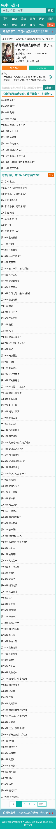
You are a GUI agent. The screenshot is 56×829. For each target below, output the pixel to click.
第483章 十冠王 (8, 118)
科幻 (5, 25)
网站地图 (28, 824)
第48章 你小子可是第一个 (13, 473)
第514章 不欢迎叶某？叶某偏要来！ (18, 162)
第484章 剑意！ (8, 112)
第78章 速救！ (8, 659)
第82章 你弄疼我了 (10, 684)
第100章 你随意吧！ (11, 796)
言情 (14, 25)
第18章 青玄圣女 (9, 287)
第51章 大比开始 (9, 492)
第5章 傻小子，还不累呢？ (14, 206)
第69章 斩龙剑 (8, 603)
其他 (23, 25)
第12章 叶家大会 (9, 249)
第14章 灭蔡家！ (9, 262)
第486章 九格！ (34, 61)
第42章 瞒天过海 (9, 436)
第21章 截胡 (7, 305)
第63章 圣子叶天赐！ (11, 566)
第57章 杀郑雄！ (9, 529)
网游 (50, 18)
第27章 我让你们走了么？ (13, 343)
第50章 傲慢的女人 (10, 485)
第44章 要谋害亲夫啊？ (12, 448)
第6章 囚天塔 (7, 212)
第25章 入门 (7, 330)
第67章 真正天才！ (10, 591)
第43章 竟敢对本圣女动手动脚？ (17, 442)
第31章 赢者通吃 (9, 367)
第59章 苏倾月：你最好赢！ (14, 541)
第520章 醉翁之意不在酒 (13, 124)
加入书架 (14, 67)
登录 (50, 25)
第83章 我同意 (8, 690)
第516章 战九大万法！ (12, 149)
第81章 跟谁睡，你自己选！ (14, 678)
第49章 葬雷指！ (9, 479)
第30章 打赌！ (8, 361)
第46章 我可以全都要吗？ (13, 461)
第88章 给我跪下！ (10, 722)
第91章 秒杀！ (8, 740)
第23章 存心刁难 (9, 318)
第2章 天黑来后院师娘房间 (14, 187)
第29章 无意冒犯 (9, 355)
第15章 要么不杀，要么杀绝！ (15, 268)
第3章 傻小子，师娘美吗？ (14, 193)
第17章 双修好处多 (10, 280)
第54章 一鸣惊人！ (10, 510)
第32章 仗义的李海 (10, 374)
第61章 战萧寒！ (9, 554)
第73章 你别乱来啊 (10, 628)
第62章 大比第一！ (10, 560)
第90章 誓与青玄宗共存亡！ (14, 734)
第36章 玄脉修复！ (10, 398)
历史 (41, 18)
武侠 (23, 18)
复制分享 (49, 87)
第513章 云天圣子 (10, 168)
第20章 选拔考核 (9, 299)
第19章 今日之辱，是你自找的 (15, 293)
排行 (32, 25)
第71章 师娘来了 (9, 616)
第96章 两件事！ (9, 771)
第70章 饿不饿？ (9, 610)
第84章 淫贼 (7, 697)
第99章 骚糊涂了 (9, 790)
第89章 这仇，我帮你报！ (13, 728)
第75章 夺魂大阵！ (10, 641)
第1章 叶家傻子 (8, 181)
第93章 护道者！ (9, 753)
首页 (5, 18)
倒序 (51, 174)
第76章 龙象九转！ (10, 647)
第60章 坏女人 (8, 548)
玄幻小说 (20, 38)
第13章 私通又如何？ (11, 256)
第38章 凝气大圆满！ (11, 411)
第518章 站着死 (8, 137)
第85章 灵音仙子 (9, 703)
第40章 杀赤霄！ (9, 423)
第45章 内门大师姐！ (11, 454)
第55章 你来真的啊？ (11, 516)
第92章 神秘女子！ (10, 746)
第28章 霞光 (7, 349)
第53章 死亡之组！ (10, 504)
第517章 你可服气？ (11, 143)
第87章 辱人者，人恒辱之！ (14, 715)
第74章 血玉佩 (8, 635)
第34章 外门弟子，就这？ (13, 386)
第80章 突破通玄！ (10, 672)
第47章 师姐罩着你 (10, 467)
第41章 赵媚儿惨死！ (11, 430)
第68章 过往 (7, 597)
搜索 (50, 10)
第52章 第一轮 (8, 498)
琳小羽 (25, 49)
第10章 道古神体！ (10, 237)
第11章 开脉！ (8, 243)
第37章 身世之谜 (9, 405)
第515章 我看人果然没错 (13, 155)
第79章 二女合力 (9, 666)
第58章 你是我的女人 (11, 535)
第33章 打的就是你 (10, 380)
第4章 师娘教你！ (9, 200)
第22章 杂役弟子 (9, 311)
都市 (32, 18)
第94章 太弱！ (8, 759)
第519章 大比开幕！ (11, 130)
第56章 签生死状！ (10, 523)
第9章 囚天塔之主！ (10, 231)
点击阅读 (41, 67)
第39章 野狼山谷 (9, 417)
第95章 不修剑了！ (10, 765)
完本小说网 (10, 5)
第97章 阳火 (7, 777)
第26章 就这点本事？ (11, 336)
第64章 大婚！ (8, 572)
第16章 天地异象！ (10, 274)
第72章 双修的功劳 (10, 622)
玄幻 (14, 18)
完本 (41, 25)
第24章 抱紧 (7, 324)
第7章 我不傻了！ (9, 218)
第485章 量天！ (8, 106)
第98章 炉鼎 (7, 784)
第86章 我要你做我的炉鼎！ (14, 709)
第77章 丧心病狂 (9, 653)
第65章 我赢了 (8, 579)
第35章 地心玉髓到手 (11, 392)
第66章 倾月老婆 (9, 585)
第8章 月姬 (6, 224)
